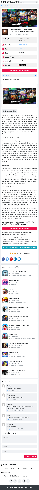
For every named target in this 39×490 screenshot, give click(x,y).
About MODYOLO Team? (11, 476)
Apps (18, 468)
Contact (24, 476)
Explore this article (9, 111)
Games (12, 468)
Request (24, 468)
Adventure (22, 49)
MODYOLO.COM (11, 2)
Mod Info (6, 75)
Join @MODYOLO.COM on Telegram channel (20, 247)
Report (32, 468)
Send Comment (31, 456)
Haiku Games (23, 45)
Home (6, 468)
